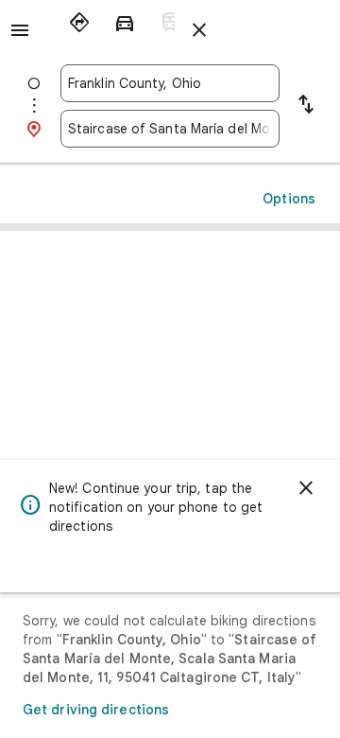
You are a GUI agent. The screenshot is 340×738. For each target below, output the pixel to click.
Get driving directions (96, 709)
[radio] (79, 23)
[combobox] (170, 83)
